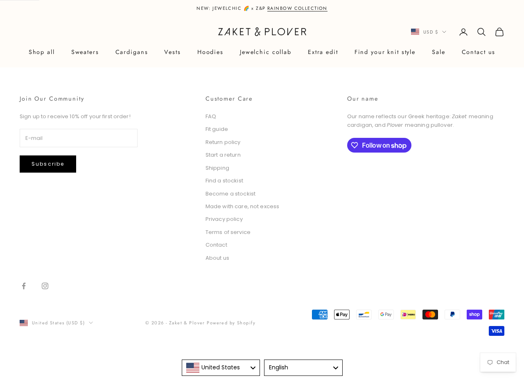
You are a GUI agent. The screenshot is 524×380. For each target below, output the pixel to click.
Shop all (42, 52)
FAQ (211, 116)
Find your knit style (385, 52)
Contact (216, 245)
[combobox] (221, 368)
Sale (438, 52)
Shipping (217, 168)
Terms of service (228, 232)
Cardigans (131, 52)
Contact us (479, 52)
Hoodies (210, 52)
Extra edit (323, 52)
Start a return (223, 155)
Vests (172, 52)
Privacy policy (224, 219)
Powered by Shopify (231, 322)
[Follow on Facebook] (24, 286)
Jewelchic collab (265, 52)
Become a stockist (230, 194)
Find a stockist (224, 180)
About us (217, 258)
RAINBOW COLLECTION (297, 8)
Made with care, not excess (242, 206)
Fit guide (217, 129)
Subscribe (48, 163)
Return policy (223, 142)
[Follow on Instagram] (45, 286)
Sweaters (85, 52)
